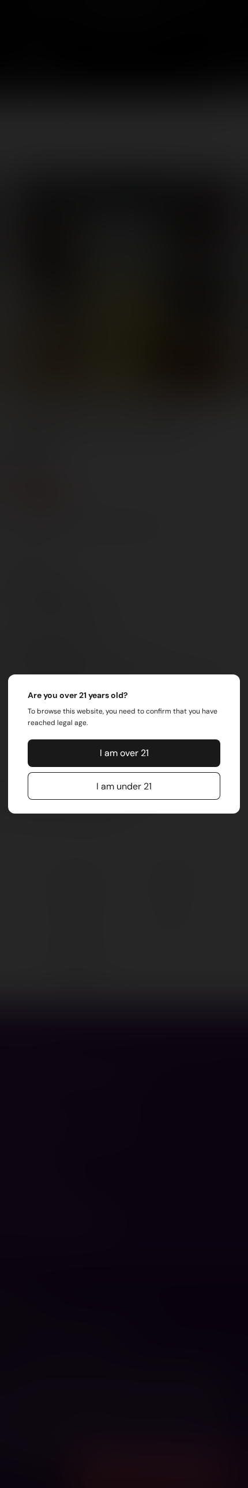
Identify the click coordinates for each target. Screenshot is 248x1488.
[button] (124, 753)
